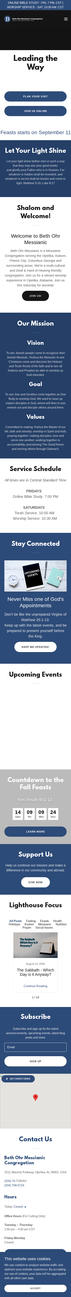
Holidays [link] (14, 924)
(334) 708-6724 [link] (14, 1185)
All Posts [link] (15, 921)
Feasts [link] (44, 921)
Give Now (35, 882)
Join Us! (35, 295)
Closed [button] (18, 1206)
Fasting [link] (31, 921)
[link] (23, 19)
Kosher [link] (29, 924)
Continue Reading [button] (35, 986)
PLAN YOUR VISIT (35, 96)
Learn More (35, 831)
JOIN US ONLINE (35, 111)
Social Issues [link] (44, 927)
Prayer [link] (27, 927)
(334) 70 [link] (9, 1181)
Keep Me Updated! (36, 646)
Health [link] (57, 921)
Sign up (35, 1061)
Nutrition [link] (61, 924)
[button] (66, 19)
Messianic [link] (44, 924)
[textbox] (35, 1047)
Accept (35, 1288)
